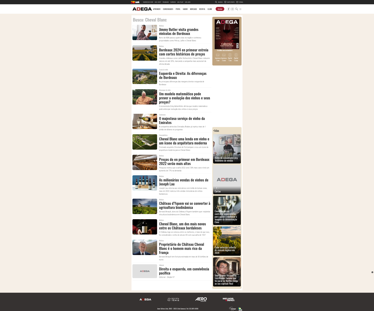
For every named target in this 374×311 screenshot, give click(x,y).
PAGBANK (166, 2)
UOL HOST (158, 2)
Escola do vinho (163, 69)
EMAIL (241, 2)
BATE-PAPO (231, 2)
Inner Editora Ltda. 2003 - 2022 (167, 308)
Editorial (161, 265)
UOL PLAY (180, 2)
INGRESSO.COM (148, 2)
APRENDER (156, 9)
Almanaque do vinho (165, 90)
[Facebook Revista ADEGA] (229, 9)
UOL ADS (187, 2)
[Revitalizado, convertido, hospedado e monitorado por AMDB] (240, 309)
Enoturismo (162, 115)
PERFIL (178, 9)
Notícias (161, 26)
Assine (220, 8)
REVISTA (202, 9)
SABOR (185, 9)
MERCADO (193, 9)
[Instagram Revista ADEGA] (232, 9)
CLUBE (210, 9)
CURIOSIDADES (168, 9)
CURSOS (173, 2)
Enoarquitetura (163, 135)
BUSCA (220, 2)
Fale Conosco (181, 308)
